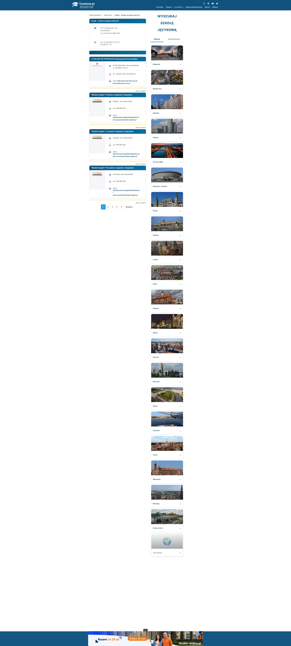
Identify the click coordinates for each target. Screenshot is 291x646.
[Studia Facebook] (204, 4)
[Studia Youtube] (213, 4)
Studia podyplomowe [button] (193, 7)
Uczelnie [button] (178, 7)
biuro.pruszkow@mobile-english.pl (125, 195)
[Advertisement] (145, 593)
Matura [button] (215, 7)
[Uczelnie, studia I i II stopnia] (83, 5)
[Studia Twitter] (217, 4)
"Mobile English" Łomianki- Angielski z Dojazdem (112, 131)
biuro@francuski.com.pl (121, 83)
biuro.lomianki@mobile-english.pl (125, 156)
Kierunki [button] (159, 7)
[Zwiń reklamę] (145, 630)
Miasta (157, 39)
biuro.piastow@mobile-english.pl (124, 120)
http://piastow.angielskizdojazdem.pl (126, 117)
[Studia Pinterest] (208, 4)
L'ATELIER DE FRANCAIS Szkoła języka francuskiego (114, 59)
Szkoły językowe (95, 15)
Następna (129, 207)
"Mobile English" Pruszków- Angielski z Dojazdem (112, 168)
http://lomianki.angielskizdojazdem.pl (126, 154)
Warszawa (108, 15)
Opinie (207, 7)
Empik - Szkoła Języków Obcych (105, 21)
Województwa (174, 39)
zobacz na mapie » (141, 91)
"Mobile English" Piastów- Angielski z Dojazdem (111, 95)
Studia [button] (168, 7)
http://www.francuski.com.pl (127, 81)
